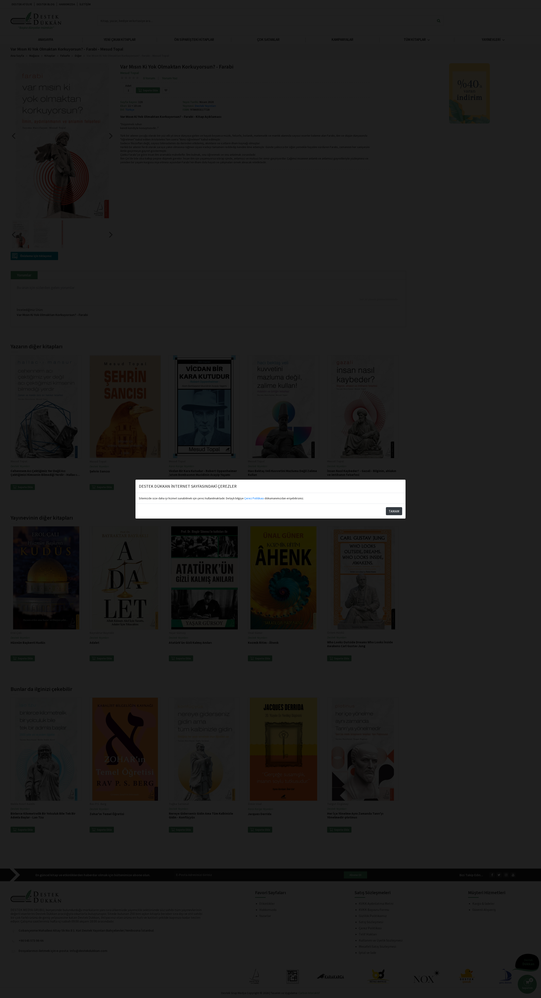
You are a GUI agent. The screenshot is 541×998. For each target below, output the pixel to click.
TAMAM (394, 511)
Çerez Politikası (254, 498)
